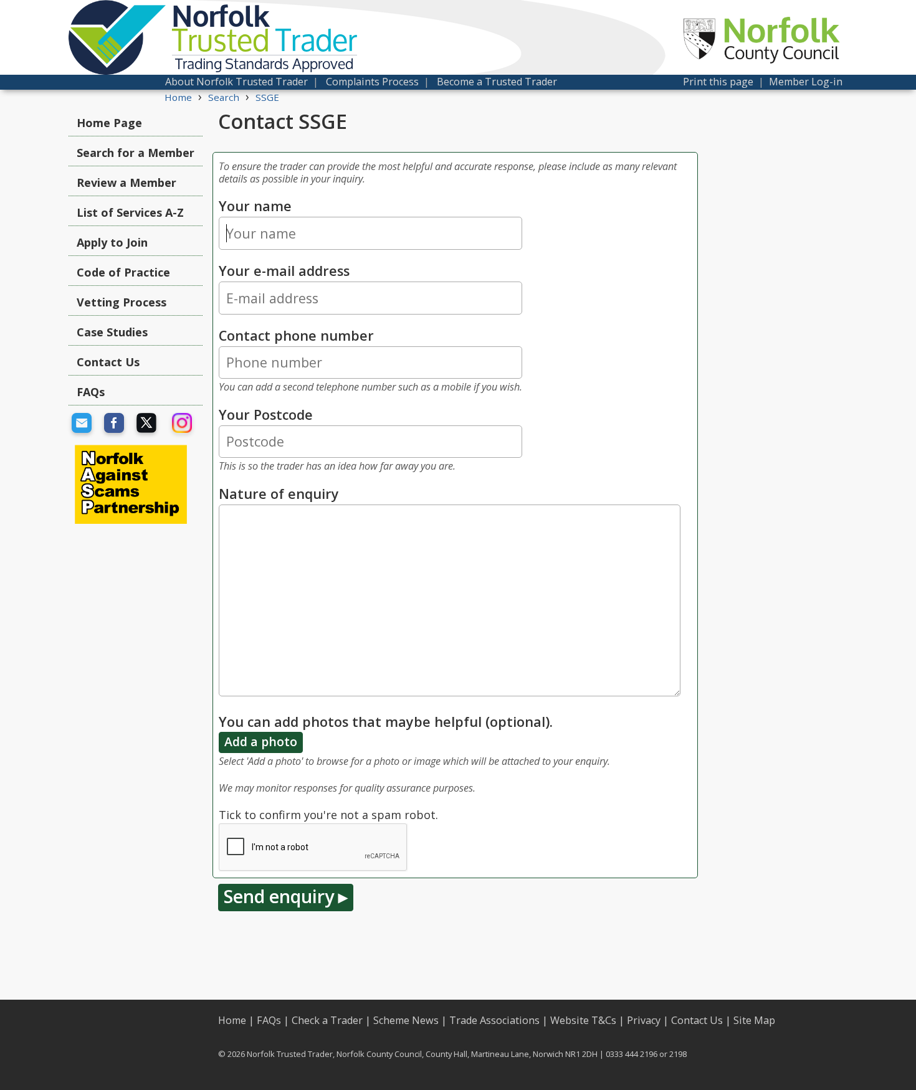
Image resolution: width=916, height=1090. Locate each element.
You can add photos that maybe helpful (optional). (386, 722)
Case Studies (112, 332)
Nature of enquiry (279, 494)
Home (178, 97)
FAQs (91, 391)
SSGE (267, 97)
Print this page (718, 81)
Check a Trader (327, 1020)
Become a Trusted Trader (497, 81)
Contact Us (108, 361)
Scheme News (406, 1020)
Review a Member (126, 182)
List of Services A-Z (130, 212)
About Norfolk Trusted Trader (236, 81)
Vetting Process (121, 302)
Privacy (644, 1020)
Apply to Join (112, 242)
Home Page (109, 122)
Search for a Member (135, 152)
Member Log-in (805, 81)
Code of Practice (123, 272)
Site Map (754, 1020)
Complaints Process (372, 81)
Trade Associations (494, 1020)
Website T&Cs (583, 1020)
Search (223, 97)
